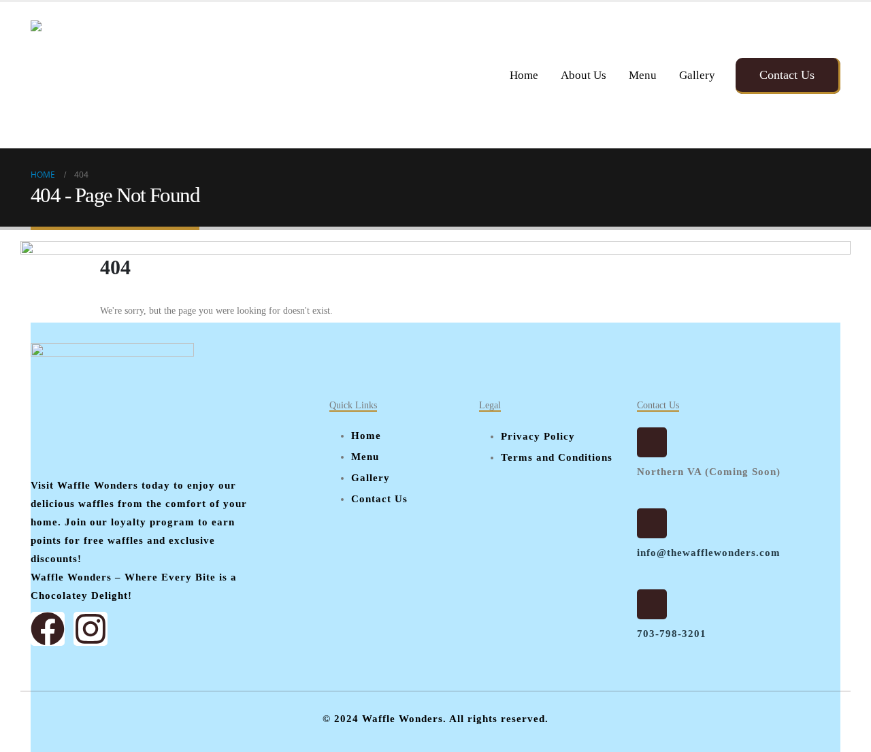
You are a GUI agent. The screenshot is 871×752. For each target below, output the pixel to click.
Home (524, 75)
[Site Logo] (105, 75)
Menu (643, 75)
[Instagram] (90, 629)
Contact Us (787, 75)
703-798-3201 (671, 633)
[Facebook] (48, 629)
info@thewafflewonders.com (708, 552)
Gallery (697, 75)
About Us (583, 75)
